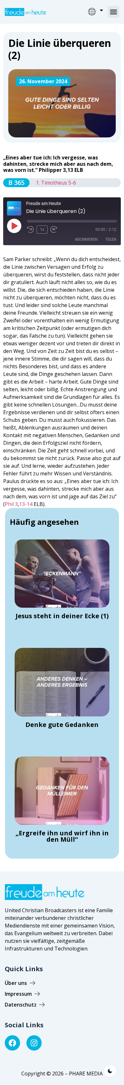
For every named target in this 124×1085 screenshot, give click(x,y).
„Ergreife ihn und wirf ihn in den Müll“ (62, 836)
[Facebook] (12, 1043)
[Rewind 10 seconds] (30, 229)
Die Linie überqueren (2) (59, 49)
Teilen (110, 239)
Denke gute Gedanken (62, 724)
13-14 (25, 504)
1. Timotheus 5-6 (56, 182)
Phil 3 (11, 504)
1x (42, 229)
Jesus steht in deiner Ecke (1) (62, 616)
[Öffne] (101, 10)
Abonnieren (86, 239)
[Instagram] (34, 1043)
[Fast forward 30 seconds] (55, 229)
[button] (113, 12)
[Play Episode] (14, 226)
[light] (110, 1071)
